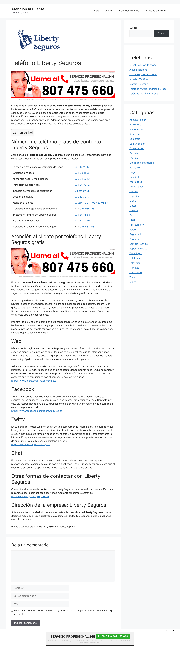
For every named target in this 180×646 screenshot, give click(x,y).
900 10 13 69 (82, 220)
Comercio (134, 139)
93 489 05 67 (100, 202)
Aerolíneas (135, 124)
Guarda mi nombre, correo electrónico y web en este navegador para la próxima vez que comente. (64, 612)
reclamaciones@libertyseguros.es (30, 496)
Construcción (136, 148)
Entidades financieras (141, 162)
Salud (132, 229)
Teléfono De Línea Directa (144, 93)
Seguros (134, 239)
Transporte (135, 272)
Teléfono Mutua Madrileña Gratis (147, 88)
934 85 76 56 (82, 214)
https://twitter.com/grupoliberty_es (30, 444)
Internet (133, 191)
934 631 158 (87, 226)
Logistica (134, 196)
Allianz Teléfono (138, 69)
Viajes (132, 282)
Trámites (134, 267)
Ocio (131, 215)
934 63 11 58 (82, 172)
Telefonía (134, 258)
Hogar (132, 172)
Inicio (96, 10)
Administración (137, 119)
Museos (133, 210)
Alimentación (136, 129)
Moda (132, 201)
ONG (132, 220)
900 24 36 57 (82, 178)
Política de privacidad (155, 10)
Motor (132, 205)
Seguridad (135, 234)
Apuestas (134, 134)
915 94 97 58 (82, 190)
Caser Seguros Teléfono (143, 74)
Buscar (133, 27)
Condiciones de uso (129, 10)
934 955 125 (87, 208)
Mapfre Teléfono (138, 84)
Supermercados (138, 248)
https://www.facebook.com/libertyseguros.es (36, 410)
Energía (133, 158)
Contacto (109, 10)
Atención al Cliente (27, 9)
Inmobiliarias (136, 186)
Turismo (133, 277)
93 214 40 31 (82, 202)
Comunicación (137, 143)
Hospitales (135, 177)
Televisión (135, 263)
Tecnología (135, 253)
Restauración (136, 224)
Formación (135, 167)
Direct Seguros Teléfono (143, 65)
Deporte (134, 153)
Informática (135, 181)
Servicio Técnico (138, 243)
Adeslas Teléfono (139, 79)
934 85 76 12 (82, 184)
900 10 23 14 (82, 167)
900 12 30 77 (82, 196)
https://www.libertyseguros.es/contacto (33, 380)
